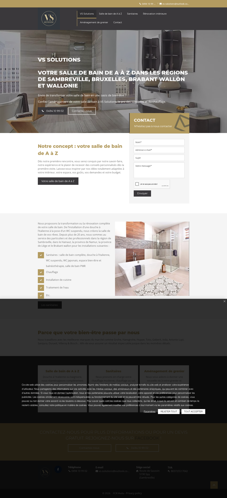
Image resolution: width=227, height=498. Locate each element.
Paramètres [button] (150, 411)
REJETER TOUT (169, 411)
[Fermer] (224, 301)
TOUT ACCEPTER (193, 411)
